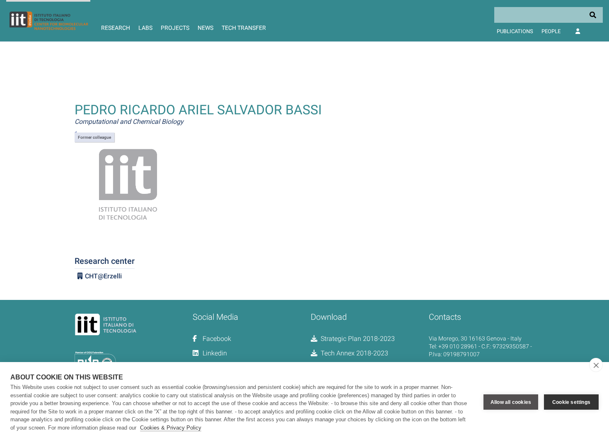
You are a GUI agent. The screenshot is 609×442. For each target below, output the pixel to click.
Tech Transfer (244, 27)
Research (115, 27)
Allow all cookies (511, 402)
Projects (175, 27)
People (551, 31)
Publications (515, 31)
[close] (596, 365)
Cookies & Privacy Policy (170, 428)
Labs (145, 27)
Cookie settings (571, 402)
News (205, 27)
